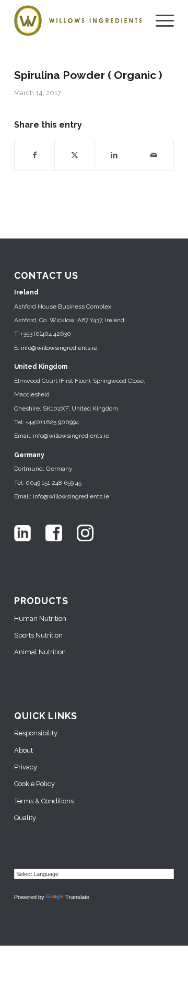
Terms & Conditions (44, 801)
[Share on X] (74, 154)
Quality (25, 818)
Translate (77, 897)
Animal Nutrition (40, 652)
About (23, 750)
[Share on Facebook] (34, 154)
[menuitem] (159, 21)
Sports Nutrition (38, 635)
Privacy (25, 767)
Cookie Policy (34, 784)
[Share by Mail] (153, 154)
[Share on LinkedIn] (114, 154)
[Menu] (159, 21)
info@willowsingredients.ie (59, 347)
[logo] (78, 21)
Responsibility (35, 733)
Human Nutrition (40, 618)
